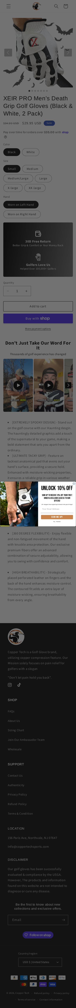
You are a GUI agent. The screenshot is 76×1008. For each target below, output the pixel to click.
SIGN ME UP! (57, 517)
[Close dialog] (74, 483)
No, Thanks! (57, 521)
